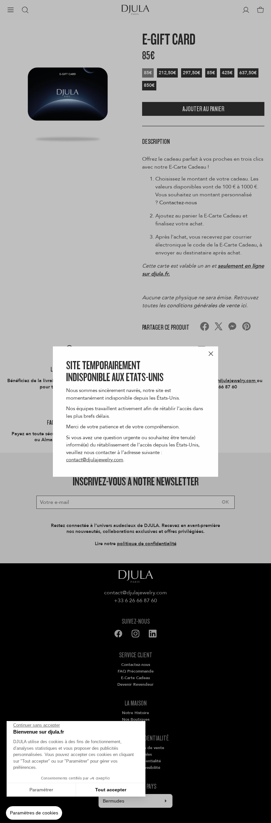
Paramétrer (41, 789)
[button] (34, 813)
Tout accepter (110, 789)
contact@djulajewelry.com (94, 459)
